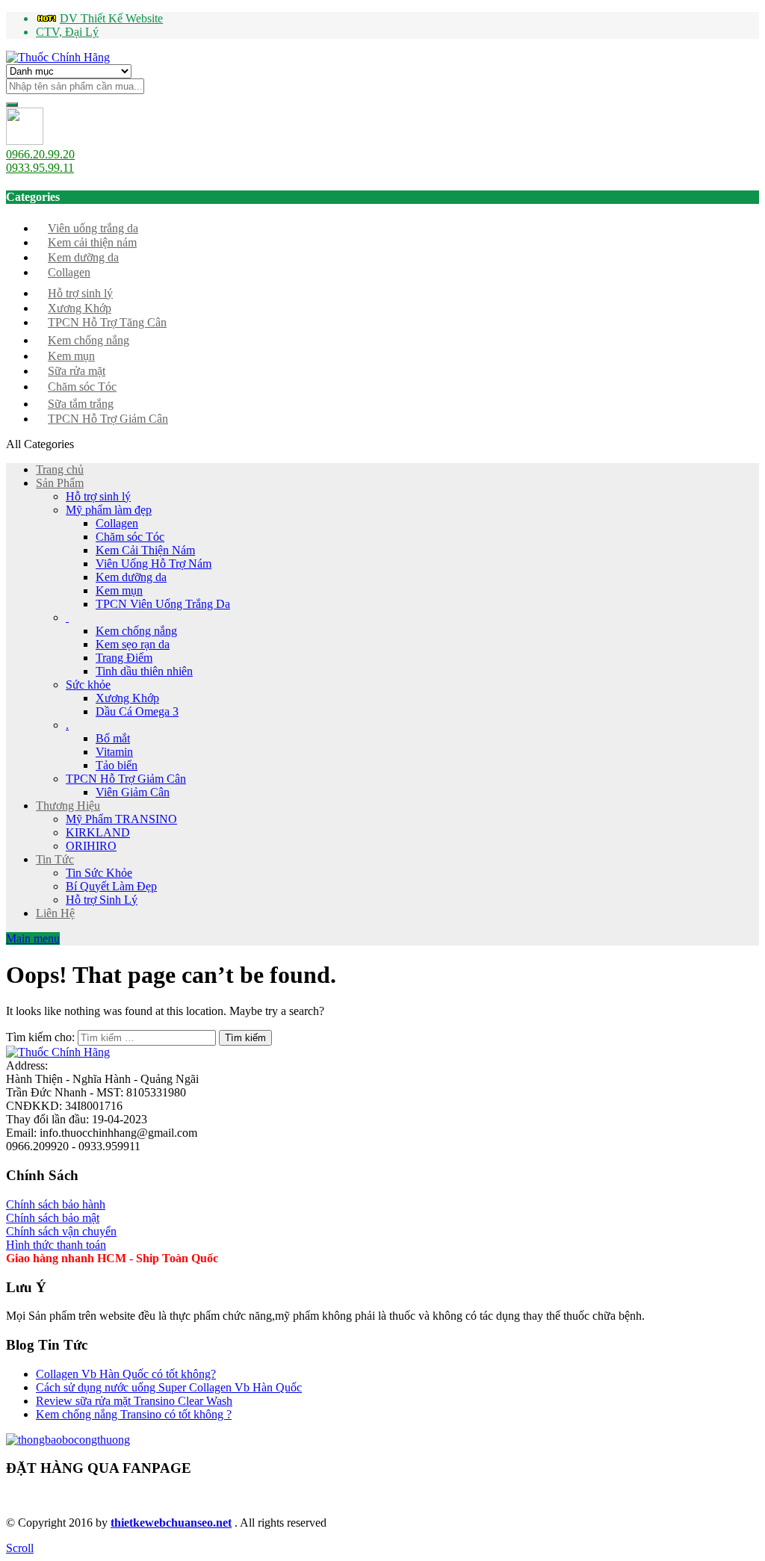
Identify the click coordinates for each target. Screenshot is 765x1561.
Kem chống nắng (88, 340)
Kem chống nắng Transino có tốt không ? (134, 1414)
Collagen (69, 272)
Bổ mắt (113, 738)
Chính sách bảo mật (52, 1217)
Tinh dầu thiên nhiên (144, 671)
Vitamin (114, 751)
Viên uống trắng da (93, 228)
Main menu (33, 938)
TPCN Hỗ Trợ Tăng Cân (107, 322)
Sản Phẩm (60, 483)
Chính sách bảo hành (55, 1204)
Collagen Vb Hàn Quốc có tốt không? (126, 1374)
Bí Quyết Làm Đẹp (111, 886)
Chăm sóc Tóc (82, 386)
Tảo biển (116, 765)
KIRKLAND (98, 832)
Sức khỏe (88, 684)
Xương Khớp (79, 308)
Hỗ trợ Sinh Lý (101, 899)
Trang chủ (60, 469)
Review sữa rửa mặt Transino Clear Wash (134, 1400)
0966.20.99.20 (40, 154)
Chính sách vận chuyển (61, 1231)
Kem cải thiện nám (92, 242)
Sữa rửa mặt (76, 370)
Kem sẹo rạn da (133, 644)
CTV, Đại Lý (67, 31)
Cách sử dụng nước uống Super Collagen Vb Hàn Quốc (169, 1387)
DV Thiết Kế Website (111, 18)
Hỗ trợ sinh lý (80, 293)
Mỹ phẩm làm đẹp (109, 509)
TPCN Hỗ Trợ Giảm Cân (108, 418)
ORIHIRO (91, 846)
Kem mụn (71, 356)
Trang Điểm (124, 657)
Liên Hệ (55, 913)
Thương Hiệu (68, 805)
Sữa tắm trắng (81, 403)
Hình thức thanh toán (56, 1244)
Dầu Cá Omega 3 (137, 711)
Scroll (20, 1548)
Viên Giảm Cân (133, 792)
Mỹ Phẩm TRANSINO (121, 819)
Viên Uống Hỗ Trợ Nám (153, 563)
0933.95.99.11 (40, 167)
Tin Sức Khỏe (99, 872)
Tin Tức (55, 859)
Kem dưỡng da (83, 257)
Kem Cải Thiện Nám (145, 550)
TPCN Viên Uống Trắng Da (163, 604)
